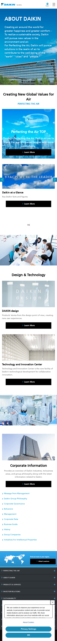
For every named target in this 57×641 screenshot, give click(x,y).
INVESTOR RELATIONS (11, 591)
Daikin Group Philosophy (15, 498)
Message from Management (16, 493)
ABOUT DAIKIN (9, 578)
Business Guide (11, 524)
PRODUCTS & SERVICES (12, 585)
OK (28, 635)
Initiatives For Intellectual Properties (20, 540)
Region (47, 6)
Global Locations (43, 561)
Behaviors (8, 509)
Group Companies (12, 534)
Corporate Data (11, 519)
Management (10, 514)
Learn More (29, 204)
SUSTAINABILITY (9, 598)
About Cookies (28, 622)
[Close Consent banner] (52, 602)
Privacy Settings (28, 629)
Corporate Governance (14, 504)
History (7, 529)
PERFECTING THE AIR (11, 571)
